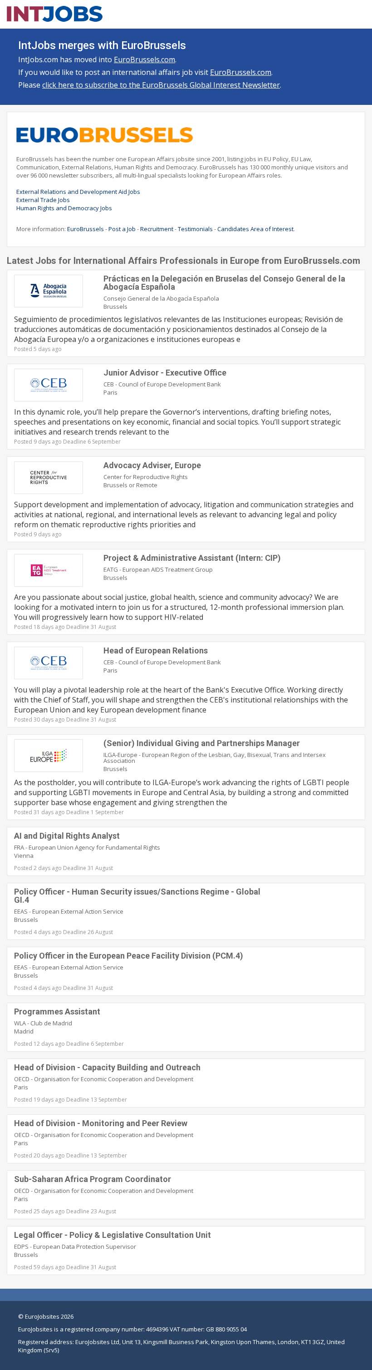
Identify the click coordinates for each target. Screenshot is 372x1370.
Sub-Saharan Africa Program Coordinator (92, 1179)
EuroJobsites (42, 1316)
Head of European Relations (155, 650)
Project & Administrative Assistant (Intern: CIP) (192, 558)
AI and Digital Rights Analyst (67, 836)
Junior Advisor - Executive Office (164, 372)
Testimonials (195, 229)
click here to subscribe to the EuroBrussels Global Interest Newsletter (161, 85)
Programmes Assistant (57, 1011)
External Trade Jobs (43, 200)
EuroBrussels (85, 229)
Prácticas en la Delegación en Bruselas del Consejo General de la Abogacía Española (224, 283)
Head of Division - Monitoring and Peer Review (100, 1123)
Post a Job (122, 229)
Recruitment (156, 229)
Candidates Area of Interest (255, 229)
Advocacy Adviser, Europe (152, 465)
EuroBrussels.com (144, 59)
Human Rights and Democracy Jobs (64, 208)
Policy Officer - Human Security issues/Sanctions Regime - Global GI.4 (137, 896)
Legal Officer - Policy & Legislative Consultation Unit (112, 1235)
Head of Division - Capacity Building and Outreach (107, 1067)
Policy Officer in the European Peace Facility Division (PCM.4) (128, 955)
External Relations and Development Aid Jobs (78, 192)
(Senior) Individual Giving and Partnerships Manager (201, 743)
